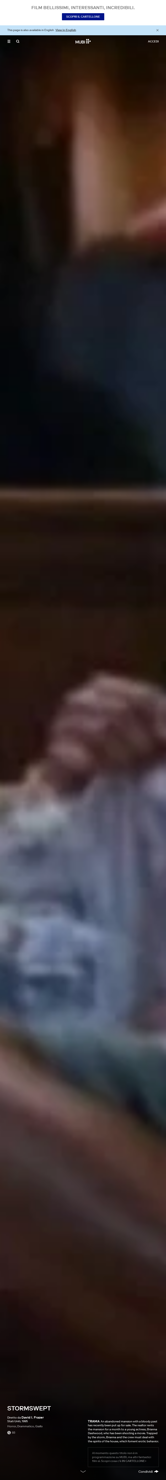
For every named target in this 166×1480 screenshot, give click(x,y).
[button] (8, 41)
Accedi (153, 41)
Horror (11, 1426)
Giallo (39, 1426)
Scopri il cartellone (83, 16)
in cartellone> (134, 1461)
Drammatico (25, 1426)
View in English (65, 30)
